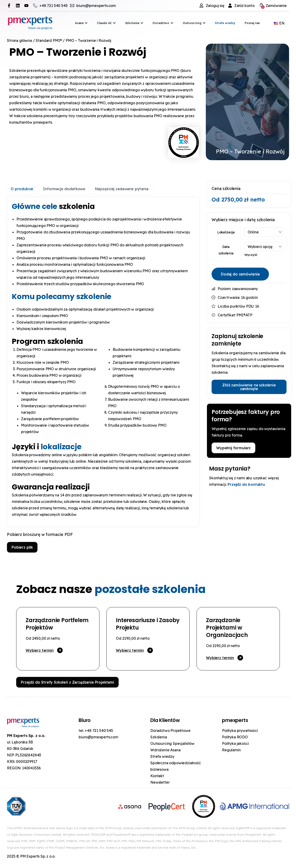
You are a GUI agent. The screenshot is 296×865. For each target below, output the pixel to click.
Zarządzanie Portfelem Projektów (57, 623)
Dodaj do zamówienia (240, 274)
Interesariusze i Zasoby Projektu (148, 623)
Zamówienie (274, 6)
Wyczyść (250, 255)
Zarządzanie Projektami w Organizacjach (227, 627)
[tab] (22, 188)
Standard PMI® (49, 40)
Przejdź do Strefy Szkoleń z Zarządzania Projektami (67, 682)
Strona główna (19, 40)
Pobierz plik (22, 547)
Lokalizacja (226, 232)
